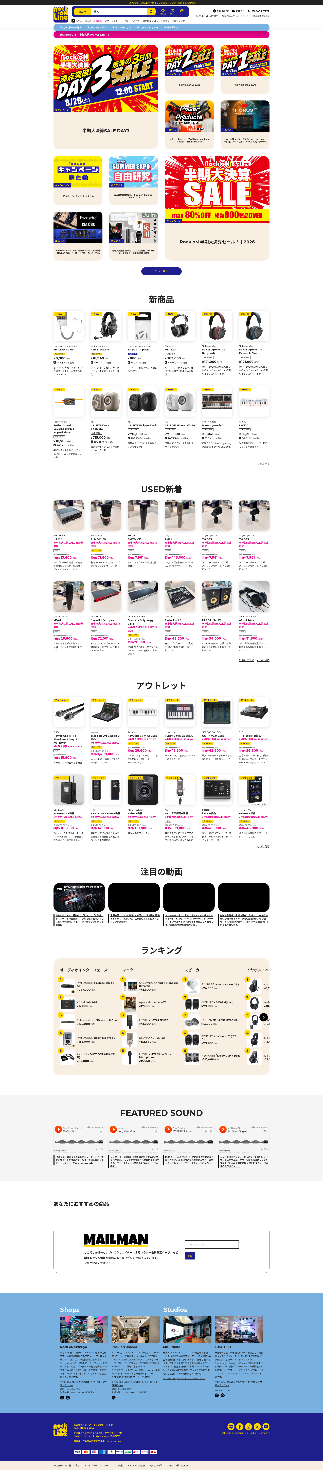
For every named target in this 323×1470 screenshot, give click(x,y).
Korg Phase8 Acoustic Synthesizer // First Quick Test (135, 1152)
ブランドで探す (98, 27)
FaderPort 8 (179, 624)
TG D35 (216, 543)
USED (87, 21)
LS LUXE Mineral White (180, 425)
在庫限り (165, 21)
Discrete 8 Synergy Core (142, 625)
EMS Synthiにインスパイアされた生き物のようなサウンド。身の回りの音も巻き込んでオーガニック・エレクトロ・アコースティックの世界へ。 (189, 1160)
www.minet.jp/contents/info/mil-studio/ (184, 1378)
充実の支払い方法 (230, 16)
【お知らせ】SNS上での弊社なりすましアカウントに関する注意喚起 (162, 2)
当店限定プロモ (150, 21)
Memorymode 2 (213, 425)
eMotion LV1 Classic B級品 (105, 739)
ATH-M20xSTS (100, 349)
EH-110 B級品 (253, 815)
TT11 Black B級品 (253, 737)
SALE (79, 21)
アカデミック (178, 21)
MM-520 (170, 349)
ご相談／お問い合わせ (177, 1465)
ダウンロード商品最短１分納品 (255, 16)
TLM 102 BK (105, 543)
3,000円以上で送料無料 (207, 16)
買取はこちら (246, 660)
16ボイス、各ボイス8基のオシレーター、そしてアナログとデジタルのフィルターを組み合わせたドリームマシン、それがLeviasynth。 (80, 1160)
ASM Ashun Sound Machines (64, 1152)
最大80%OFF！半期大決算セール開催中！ (85, 34)
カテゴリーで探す (72, 27)
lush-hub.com (222, 1390)
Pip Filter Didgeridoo (241, 1152)
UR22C (68, 543)
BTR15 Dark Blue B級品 (105, 815)
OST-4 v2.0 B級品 (216, 737)
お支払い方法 (155, 1465)
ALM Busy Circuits (225, 1152)
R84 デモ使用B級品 (179, 815)
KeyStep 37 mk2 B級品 (142, 737)
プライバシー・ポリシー (96, 1465)
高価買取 (97, 21)
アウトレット (111, 21)
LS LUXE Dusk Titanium (100, 427)
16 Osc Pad (82, 1152)
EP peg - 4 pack (138, 349)
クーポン (124, 21)
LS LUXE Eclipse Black (142, 425)
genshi (111, 1152)
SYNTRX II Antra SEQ (183, 1152)
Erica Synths (168, 1152)
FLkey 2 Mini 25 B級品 (179, 737)
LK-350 (243, 425)
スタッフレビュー (148, 27)
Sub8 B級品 (142, 815)
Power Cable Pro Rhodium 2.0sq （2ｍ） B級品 (67, 741)
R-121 (179, 543)
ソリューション (123, 27)
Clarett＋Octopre (105, 624)
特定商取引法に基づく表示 (66, 1465)
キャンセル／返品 (136, 1465)
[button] (263, 1017)
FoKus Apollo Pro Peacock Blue (251, 351)
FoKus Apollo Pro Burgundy (214, 351)
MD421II (68, 624)
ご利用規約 (117, 1465)
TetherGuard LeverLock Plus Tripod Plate (63, 429)
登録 (190, 1255)
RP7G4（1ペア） (216, 624)
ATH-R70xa (253, 624)
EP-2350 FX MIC (64, 349)
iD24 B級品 (216, 815)
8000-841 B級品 (67, 815)
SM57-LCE (142, 543)
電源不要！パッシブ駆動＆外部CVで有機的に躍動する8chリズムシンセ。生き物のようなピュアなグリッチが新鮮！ (135, 918)
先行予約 (136, 21)
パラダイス (172, 27)
